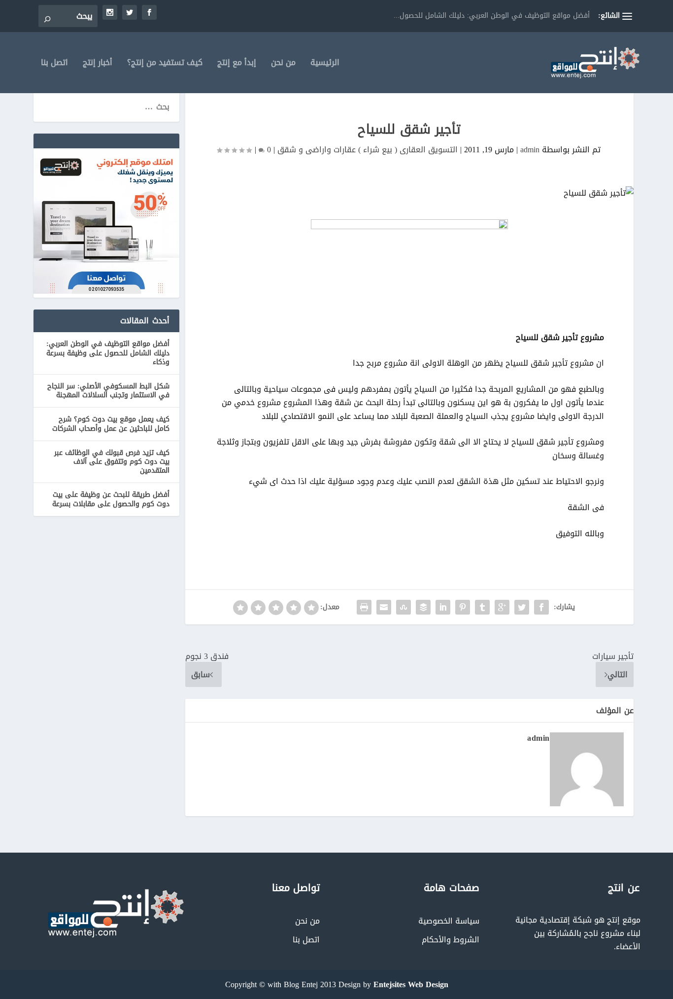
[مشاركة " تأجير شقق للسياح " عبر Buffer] (423, 607)
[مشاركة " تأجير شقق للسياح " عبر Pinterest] (462, 607)
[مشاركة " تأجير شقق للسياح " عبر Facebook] (541, 607)
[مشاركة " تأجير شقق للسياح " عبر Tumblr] (482, 607)
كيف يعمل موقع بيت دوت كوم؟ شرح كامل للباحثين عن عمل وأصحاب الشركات (110, 424)
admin (529, 149)
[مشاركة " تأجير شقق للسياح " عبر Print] (364, 607)
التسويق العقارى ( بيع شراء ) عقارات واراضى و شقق (367, 149)
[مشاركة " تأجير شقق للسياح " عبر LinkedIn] (443, 607)
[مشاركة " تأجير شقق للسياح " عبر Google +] (502, 607)
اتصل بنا (54, 64)
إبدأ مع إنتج (236, 64)
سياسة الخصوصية (448, 921)
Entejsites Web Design (410, 984)
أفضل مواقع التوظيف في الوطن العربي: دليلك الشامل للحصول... (492, 15)
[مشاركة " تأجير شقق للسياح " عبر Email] (384, 607)
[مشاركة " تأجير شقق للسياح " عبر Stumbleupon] (403, 607)
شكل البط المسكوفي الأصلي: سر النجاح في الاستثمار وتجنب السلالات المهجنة (108, 390)
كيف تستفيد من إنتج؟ (164, 64)
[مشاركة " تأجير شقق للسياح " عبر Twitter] (522, 607)
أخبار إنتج (97, 64)
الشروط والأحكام (450, 939)
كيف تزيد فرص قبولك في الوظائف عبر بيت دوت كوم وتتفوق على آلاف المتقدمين (111, 461)
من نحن (283, 64)
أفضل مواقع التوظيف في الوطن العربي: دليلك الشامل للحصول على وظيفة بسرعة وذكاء (107, 352)
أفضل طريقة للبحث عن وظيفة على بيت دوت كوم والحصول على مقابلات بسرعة (110, 499)
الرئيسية (324, 64)
